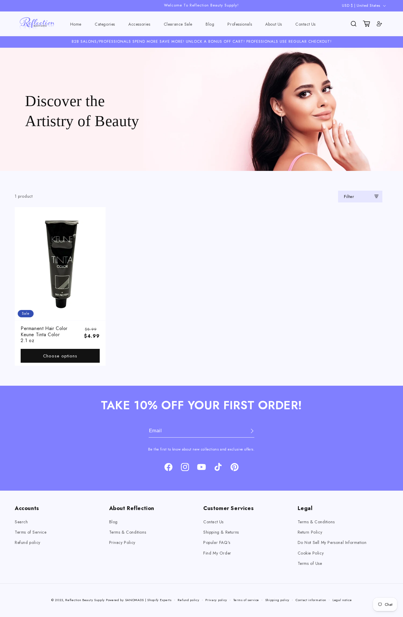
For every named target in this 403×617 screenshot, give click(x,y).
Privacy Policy (122, 542)
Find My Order (217, 553)
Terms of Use (310, 563)
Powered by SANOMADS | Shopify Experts (139, 600)
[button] (105, 24)
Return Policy (310, 532)
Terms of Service (31, 532)
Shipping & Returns (221, 532)
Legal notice (342, 600)
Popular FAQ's (216, 542)
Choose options (60, 356)
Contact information (311, 600)
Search (21, 522)
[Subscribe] (247, 431)
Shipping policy (277, 600)
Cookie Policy (311, 553)
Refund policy (27, 542)
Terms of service (246, 600)
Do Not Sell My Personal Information (332, 542)
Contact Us (213, 522)
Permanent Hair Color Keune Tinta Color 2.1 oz (44, 335)
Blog (113, 522)
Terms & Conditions (127, 532)
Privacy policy (216, 600)
